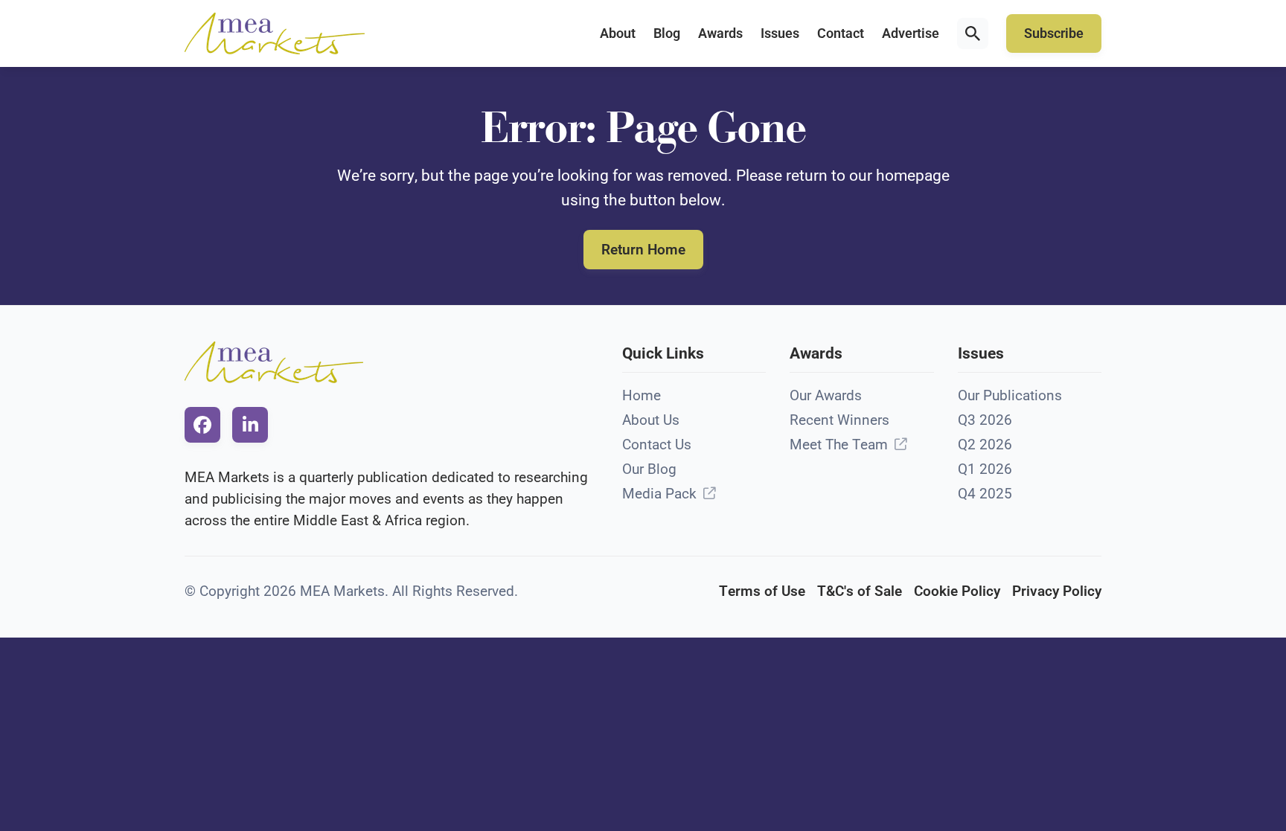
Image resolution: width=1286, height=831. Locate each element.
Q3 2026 (985, 420)
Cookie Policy (957, 591)
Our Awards (826, 395)
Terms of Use (762, 591)
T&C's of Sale (859, 591)
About (618, 33)
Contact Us (656, 444)
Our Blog (649, 469)
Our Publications (1010, 395)
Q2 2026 (985, 444)
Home (641, 395)
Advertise (910, 33)
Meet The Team (839, 444)
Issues (780, 33)
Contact (840, 33)
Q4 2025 (985, 493)
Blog (666, 33)
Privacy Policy (1056, 591)
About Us (650, 420)
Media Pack (659, 493)
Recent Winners (839, 420)
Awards (720, 33)
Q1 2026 (985, 469)
